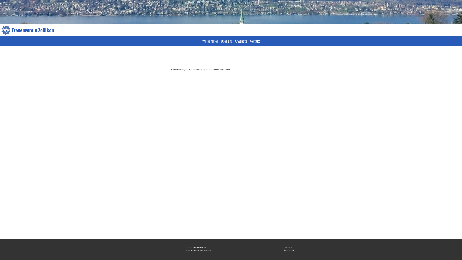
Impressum (289, 247)
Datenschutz (288, 250)
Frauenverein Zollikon (33, 30)
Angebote (241, 41)
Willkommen (210, 41)
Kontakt (255, 41)
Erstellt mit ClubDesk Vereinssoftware (198, 250)
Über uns (226, 41)
